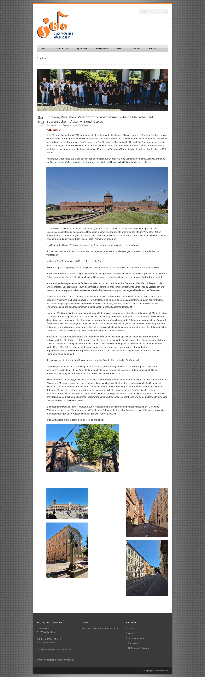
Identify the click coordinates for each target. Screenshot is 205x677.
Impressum (133, 643)
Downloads (135, 48)
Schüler (119, 48)
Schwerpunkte (101, 48)
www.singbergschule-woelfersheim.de (56, 659)
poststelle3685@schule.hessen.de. (54, 649)
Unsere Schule (60, 48)
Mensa (131, 633)
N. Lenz (85, 125)
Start (43, 48)
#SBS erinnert (56, 125)
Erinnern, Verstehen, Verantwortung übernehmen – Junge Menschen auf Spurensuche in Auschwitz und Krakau (99, 119)
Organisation (81, 48)
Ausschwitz (67, 125)
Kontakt (151, 48)
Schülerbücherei (136, 638)
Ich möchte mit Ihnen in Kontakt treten (100, 628)
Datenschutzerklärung (139, 648)
